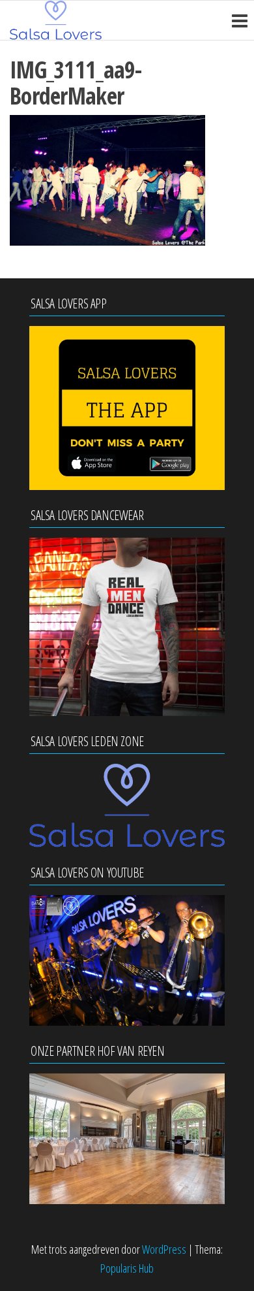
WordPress (164, 1249)
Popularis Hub (127, 1268)
